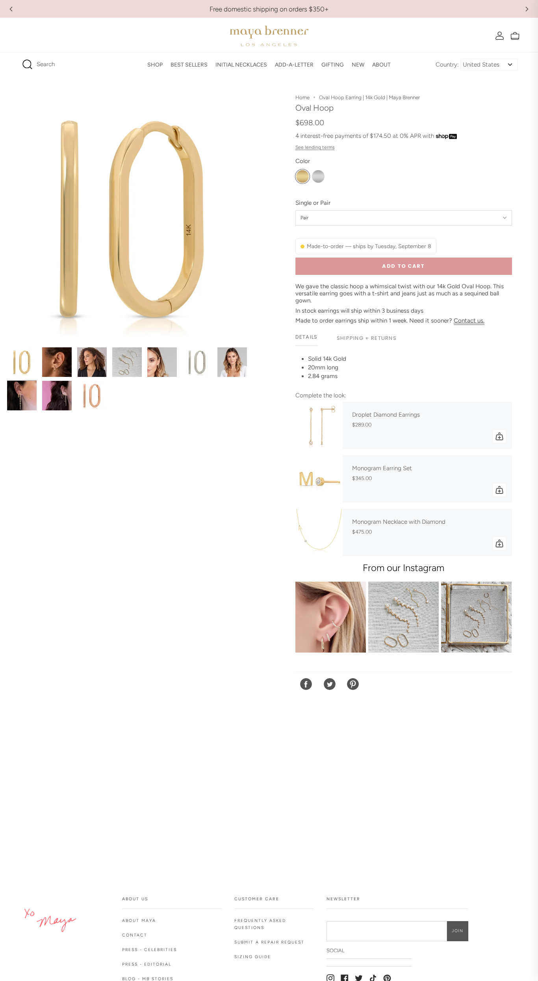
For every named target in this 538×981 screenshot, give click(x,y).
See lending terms (315, 147)
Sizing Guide (252, 956)
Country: (447, 64)
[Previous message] (11, 9)
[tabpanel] (403, 370)
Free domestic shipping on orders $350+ (269, 9)
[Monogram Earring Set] (319, 479)
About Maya (139, 920)
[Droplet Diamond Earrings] (319, 425)
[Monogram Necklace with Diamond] (319, 532)
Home (302, 97)
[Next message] (527, 9)
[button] (155, 64)
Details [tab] (306, 337)
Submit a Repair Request (269, 942)
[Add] (499, 436)
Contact (134, 935)
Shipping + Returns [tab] (367, 338)
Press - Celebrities (149, 949)
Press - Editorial (146, 964)
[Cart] (515, 35)
